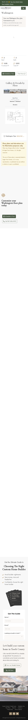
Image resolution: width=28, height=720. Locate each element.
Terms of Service (18, 709)
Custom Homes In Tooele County (9, 706)
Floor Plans (8, 708)
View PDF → (20, 136)
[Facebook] (14, 713)
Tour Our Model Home (16, 2)
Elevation (15, 104)
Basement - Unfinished (15, 101)
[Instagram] (10, 713)
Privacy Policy (10, 709)
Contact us (20, 708)
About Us (14, 708)
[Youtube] (17, 713)
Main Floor (15, 98)
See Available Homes (7, 4)
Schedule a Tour (21, 706)
